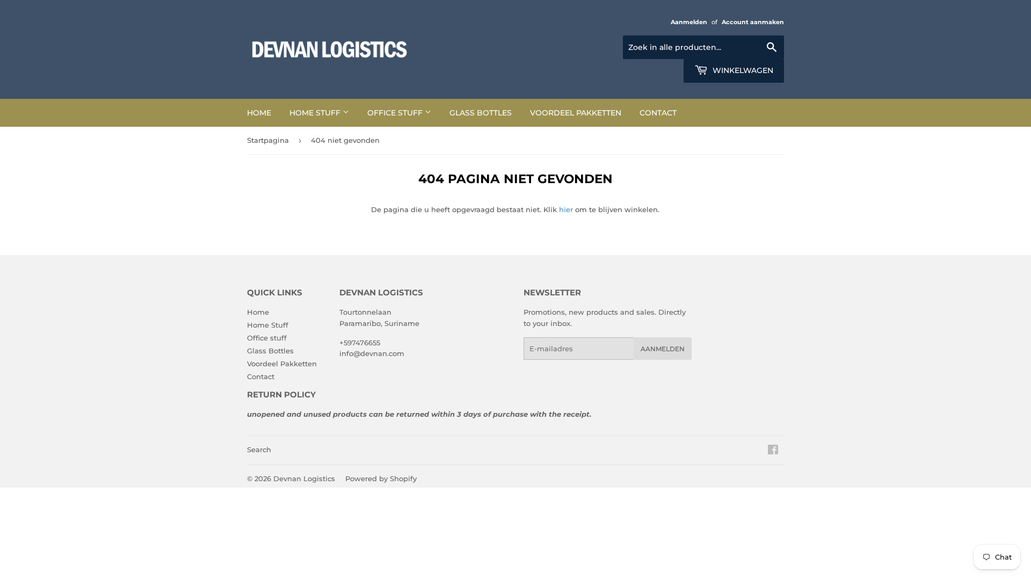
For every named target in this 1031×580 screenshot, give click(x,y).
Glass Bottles (480, 113)
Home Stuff (316, 113)
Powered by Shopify (381, 478)
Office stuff (396, 113)
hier (566, 209)
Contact (658, 113)
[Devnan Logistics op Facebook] (773, 451)
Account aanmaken (753, 22)
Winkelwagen (741, 70)
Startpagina (268, 140)
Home (259, 113)
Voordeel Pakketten (575, 113)
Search (259, 449)
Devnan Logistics (304, 478)
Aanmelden (689, 22)
